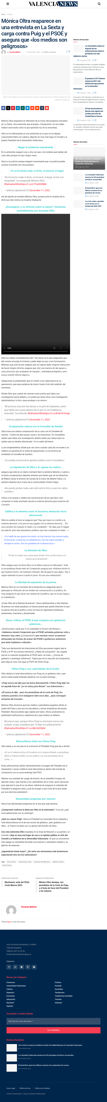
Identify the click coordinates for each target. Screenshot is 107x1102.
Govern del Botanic (42, 862)
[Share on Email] (47, 108)
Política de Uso (24, 1088)
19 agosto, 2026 (85, 60)
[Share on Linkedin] (18, 108)
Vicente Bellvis (14, 52)
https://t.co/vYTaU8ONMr (33, 184)
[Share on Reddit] (37, 108)
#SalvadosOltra (12, 184)
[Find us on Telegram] (21, 967)
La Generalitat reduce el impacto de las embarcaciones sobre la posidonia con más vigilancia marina (88, 51)
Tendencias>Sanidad (63, 996)
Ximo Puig (7, 865)
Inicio (3, 14)
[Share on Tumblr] (42, 108)
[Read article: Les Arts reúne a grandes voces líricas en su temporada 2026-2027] (78, 204)
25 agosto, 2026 (83, 167)
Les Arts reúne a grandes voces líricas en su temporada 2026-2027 (94, 203)
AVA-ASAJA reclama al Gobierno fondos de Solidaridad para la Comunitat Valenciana (88, 161)
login (9, 922)
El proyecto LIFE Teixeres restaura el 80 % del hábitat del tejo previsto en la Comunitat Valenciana (89, 83)
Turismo (58, 999)
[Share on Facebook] (3, 108)
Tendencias (59, 993)
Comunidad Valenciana (16, 986)
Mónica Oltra (58, 862)
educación (11, 999)
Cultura (10, 989)
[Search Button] (99, 4)
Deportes (10, 993)
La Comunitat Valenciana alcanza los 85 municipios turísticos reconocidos (94, 177)
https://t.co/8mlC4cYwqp (57, 413)
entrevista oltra (25, 862)
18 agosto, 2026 (85, 120)
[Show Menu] (8, 4)
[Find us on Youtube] (34, 967)
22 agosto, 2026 (85, 93)
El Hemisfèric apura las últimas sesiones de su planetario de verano (93, 190)
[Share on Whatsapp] (23, 108)
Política (10, 14)
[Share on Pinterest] (13, 108)
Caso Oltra (11, 862)
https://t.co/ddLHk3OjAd (32, 728)
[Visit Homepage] (53, 4)
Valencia (58, 1003)
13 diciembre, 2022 (33, 52)
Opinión (10, 1006)
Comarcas (11, 982)
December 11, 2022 (40, 190)
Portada (53, 52)
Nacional (10, 1003)
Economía (11, 996)
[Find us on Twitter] (27, 967)
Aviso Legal (11, 1088)
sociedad (59, 989)
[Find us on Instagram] (15, 967)
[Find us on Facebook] (9, 967)
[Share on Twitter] (8, 108)
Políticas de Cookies (42, 1088)
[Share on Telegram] (27, 108)
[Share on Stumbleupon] (32, 108)
